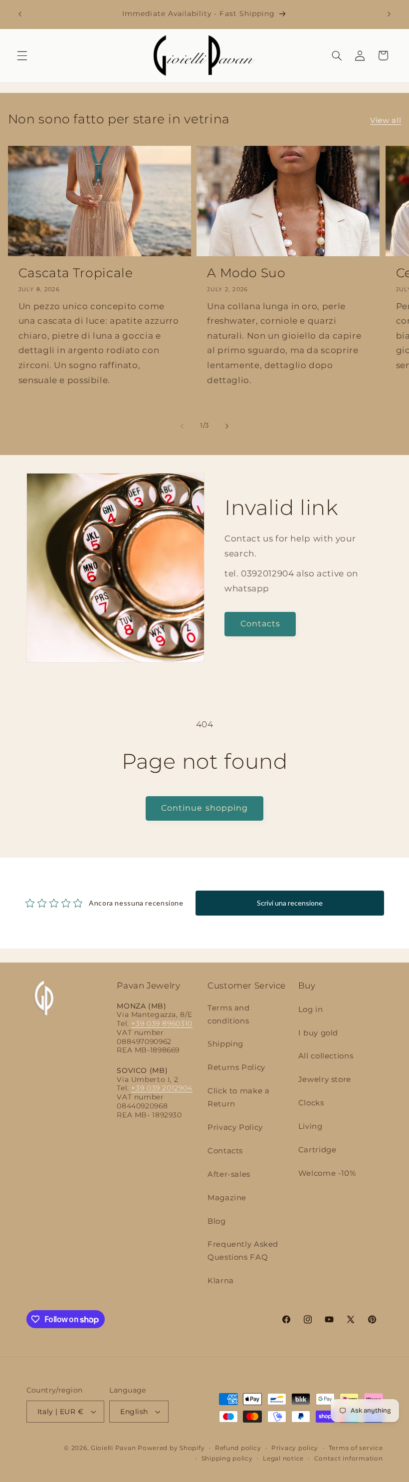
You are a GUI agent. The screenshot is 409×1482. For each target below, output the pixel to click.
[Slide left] (182, 426)
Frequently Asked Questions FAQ (242, 1251)
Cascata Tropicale (75, 272)
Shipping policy (227, 1458)
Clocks (311, 1102)
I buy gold (318, 1032)
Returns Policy (236, 1067)
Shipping (225, 1043)
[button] (21, 55)
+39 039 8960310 (161, 1023)
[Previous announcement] (20, 14)
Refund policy (238, 1448)
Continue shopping (204, 808)
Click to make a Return (238, 1097)
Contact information (348, 1458)
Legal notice (283, 1458)
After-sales (228, 1174)
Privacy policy (294, 1448)
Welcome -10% (327, 1173)
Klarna (220, 1280)
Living (310, 1126)
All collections (325, 1055)
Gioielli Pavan (114, 1448)
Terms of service (356, 1448)
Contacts (260, 623)
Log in (310, 1009)
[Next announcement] (389, 14)
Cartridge (317, 1149)
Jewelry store (324, 1079)
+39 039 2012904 (161, 1088)
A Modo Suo (246, 272)
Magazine (226, 1197)
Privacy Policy (235, 1127)
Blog (216, 1221)
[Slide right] (227, 426)
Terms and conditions (228, 1014)
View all (385, 120)
